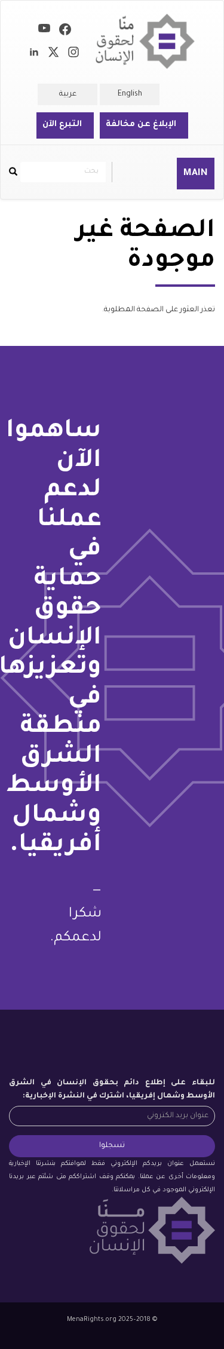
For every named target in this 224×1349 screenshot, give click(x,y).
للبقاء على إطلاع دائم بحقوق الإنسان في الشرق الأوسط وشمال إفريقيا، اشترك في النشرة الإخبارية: (112, 1089)
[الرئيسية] (145, 41)
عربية (67, 94)
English (130, 94)
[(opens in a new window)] (65, 31)
